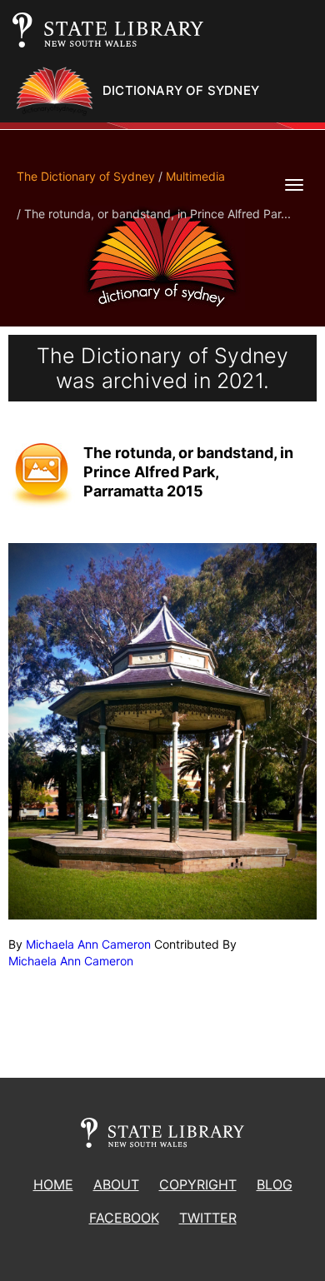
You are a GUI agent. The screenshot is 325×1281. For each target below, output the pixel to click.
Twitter (208, 1217)
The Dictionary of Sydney (86, 176)
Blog (274, 1184)
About (116, 1184)
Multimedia (195, 176)
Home (53, 1184)
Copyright (198, 1184)
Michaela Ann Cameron (88, 944)
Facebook (124, 1217)
